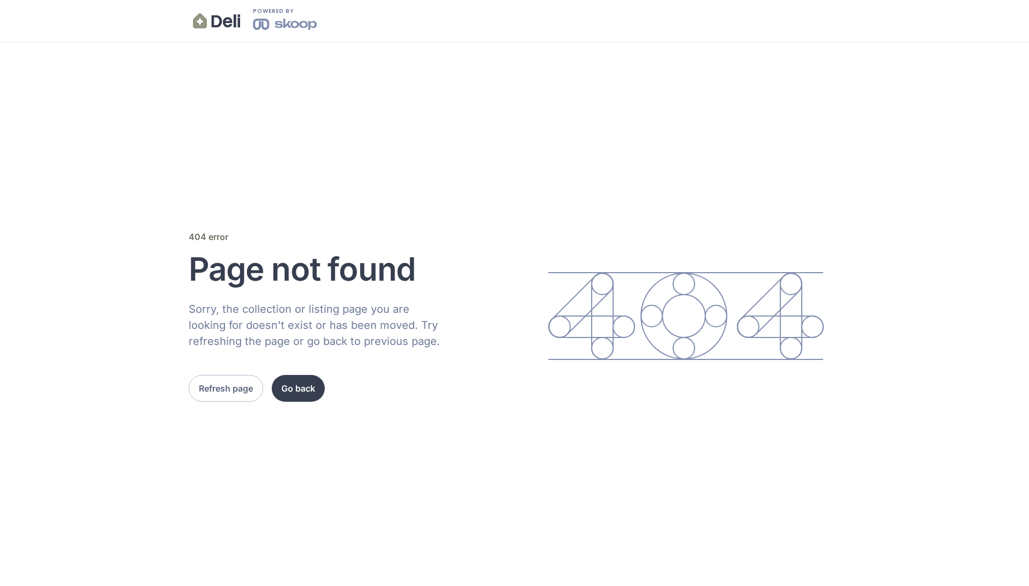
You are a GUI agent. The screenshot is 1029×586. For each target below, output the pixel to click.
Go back (298, 388)
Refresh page (226, 388)
